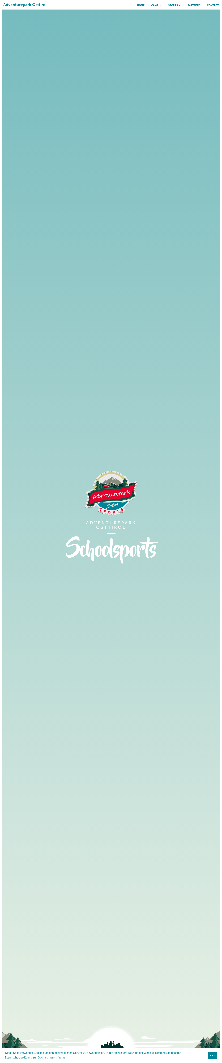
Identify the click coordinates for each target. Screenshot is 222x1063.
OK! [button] (212, 1055)
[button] (156, 5)
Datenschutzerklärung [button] (51, 1057)
